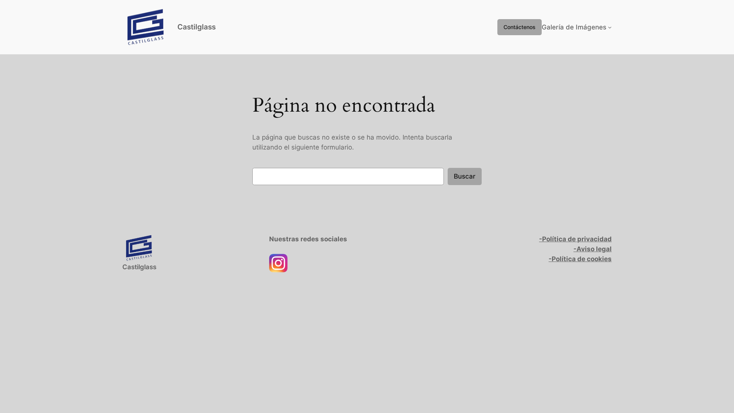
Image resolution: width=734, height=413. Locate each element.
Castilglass (196, 26)
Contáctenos (519, 27)
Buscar (465, 176)
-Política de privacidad (575, 239)
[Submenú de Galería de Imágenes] (610, 27)
